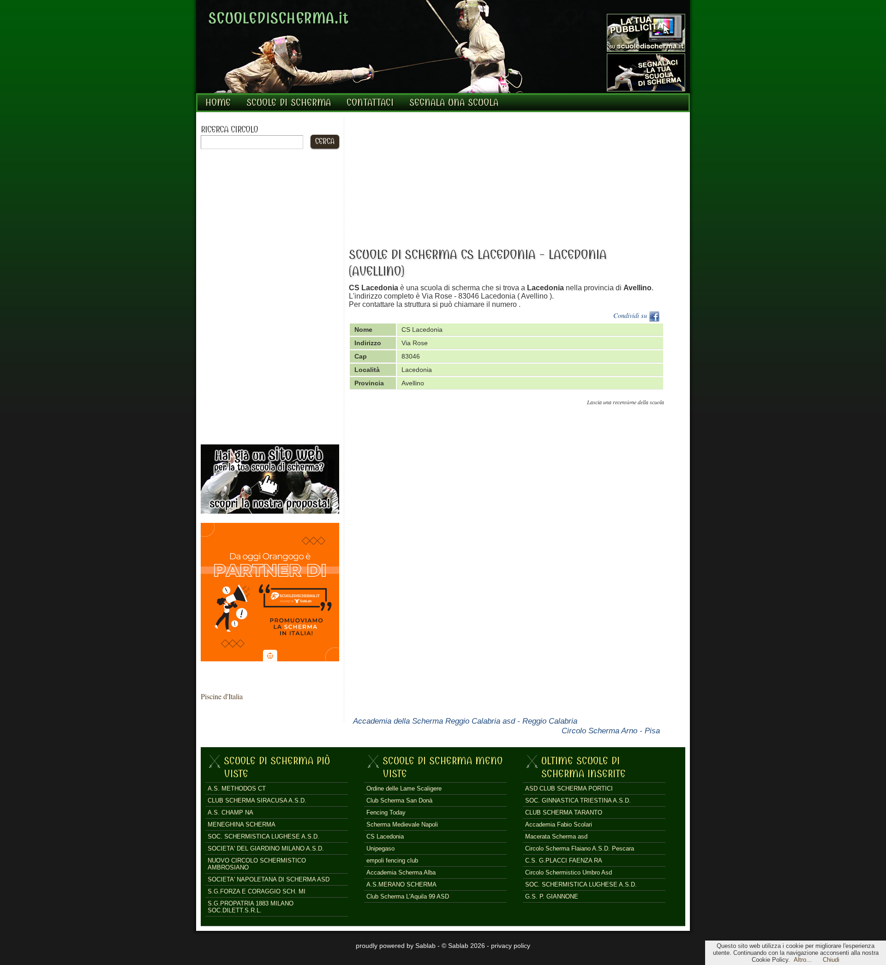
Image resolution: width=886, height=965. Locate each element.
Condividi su (631, 315)
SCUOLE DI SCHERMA (288, 102)
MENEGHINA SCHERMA (241, 824)
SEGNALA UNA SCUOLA (453, 102)
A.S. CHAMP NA (230, 812)
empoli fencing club (392, 860)
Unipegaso (380, 848)
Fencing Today (386, 812)
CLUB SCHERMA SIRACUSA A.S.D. (257, 800)
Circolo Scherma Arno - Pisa (611, 730)
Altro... (803, 959)
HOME (218, 102)
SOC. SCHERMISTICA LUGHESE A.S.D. (263, 836)
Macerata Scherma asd (556, 836)
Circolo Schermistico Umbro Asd (568, 872)
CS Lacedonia (385, 836)
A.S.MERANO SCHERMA (401, 884)
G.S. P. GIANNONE (551, 896)
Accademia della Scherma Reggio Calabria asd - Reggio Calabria (465, 720)
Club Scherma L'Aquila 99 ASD (407, 896)
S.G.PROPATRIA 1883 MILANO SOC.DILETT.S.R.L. (250, 907)
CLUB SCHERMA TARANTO (563, 812)
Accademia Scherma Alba (401, 872)
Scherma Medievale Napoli (402, 824)
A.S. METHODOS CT (237, 788)
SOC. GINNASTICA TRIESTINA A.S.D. (578, 800)
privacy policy (510, 945)
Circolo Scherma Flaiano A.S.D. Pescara (579, 848)
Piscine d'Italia (222, 696)
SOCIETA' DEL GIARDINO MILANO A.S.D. (266, 848)
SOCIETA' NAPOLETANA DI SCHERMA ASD (268, 879)
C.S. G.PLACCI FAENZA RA (563, 860)
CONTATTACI (370, 102)
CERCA (325, 141)
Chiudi (831, 959)
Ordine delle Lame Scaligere (404, 788)
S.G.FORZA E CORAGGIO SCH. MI (256, 891)
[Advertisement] (270, 296)
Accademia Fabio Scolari (558, 824)
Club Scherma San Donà (399, 800)
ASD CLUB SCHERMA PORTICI (569, 788)
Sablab (425, 945)
